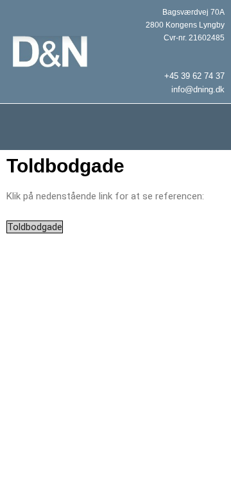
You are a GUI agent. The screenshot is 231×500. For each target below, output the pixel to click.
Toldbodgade (34, 227)
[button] (115, 127)
